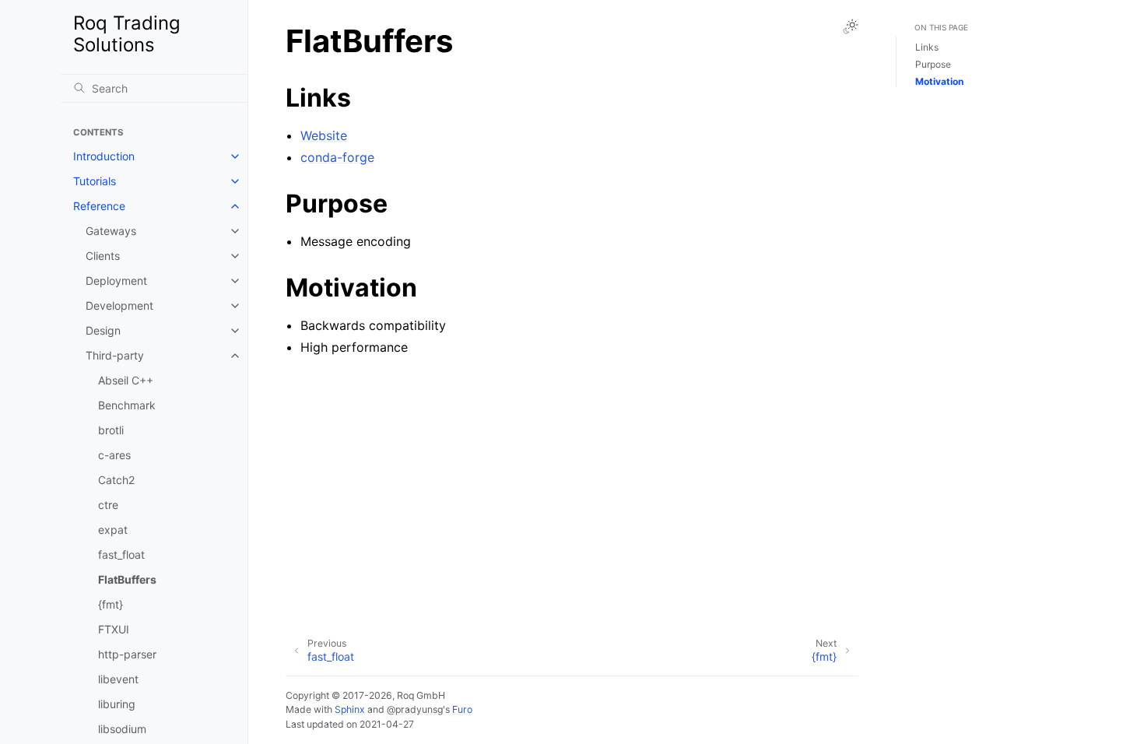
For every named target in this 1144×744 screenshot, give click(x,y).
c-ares (114, 454)
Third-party (115, 355)
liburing (116, 704)
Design (103, 330)
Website (323, 135)
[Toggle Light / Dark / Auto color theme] (850, 26)
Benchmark (127, 405)
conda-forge (337, 157)
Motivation (939, 81)
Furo (462, 709)
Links (927, 47)
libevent (118, 679)
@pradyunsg (415, 709)
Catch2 (116, 479)
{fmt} (110, 604)
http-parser (127, 654)
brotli (111, 430)
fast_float (121, 554)
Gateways (111, 230)
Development (119, 305)
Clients (103, 255)
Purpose (933, 64)
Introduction (104, 156)
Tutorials (94, 181)
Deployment (116, 280)
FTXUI (113, 629)
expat (113, 529)
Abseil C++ (125, 380)
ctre (108, 504)
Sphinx (350, 709)
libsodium (122, 728)
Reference (99, 205)
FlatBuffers (127, 579)
